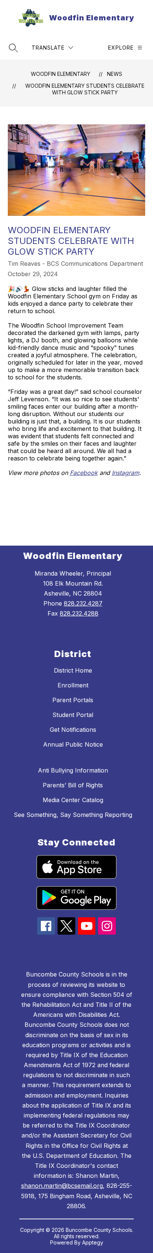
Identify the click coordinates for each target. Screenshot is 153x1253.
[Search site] (13, 47)
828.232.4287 (83, 603)
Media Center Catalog (73, 800)
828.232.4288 (79, 613)
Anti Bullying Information (73, 770)
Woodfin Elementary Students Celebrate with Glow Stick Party (84, 89)
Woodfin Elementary (60, 74)
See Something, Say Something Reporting (73, 814)
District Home (73, 670)
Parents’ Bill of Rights (73, 785)
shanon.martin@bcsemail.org (62, 1185)
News (114, 74)
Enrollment (73, 685)
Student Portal (72, 714)
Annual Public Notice (73, 744)
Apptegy (92, 1242)
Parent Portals (72, 700)
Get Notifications (73, 729)
